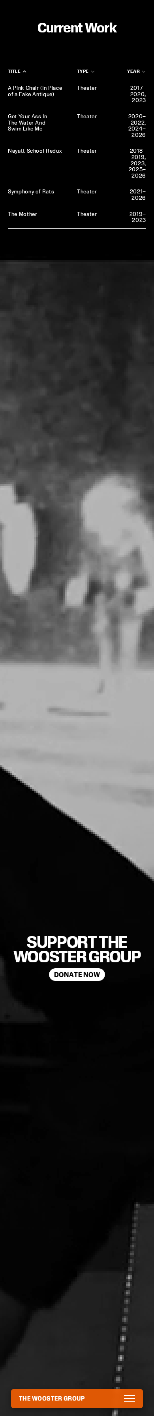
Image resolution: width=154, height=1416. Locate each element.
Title (14, 71)
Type (83, 71)
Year (133, 71)
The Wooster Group (52, 1398)
